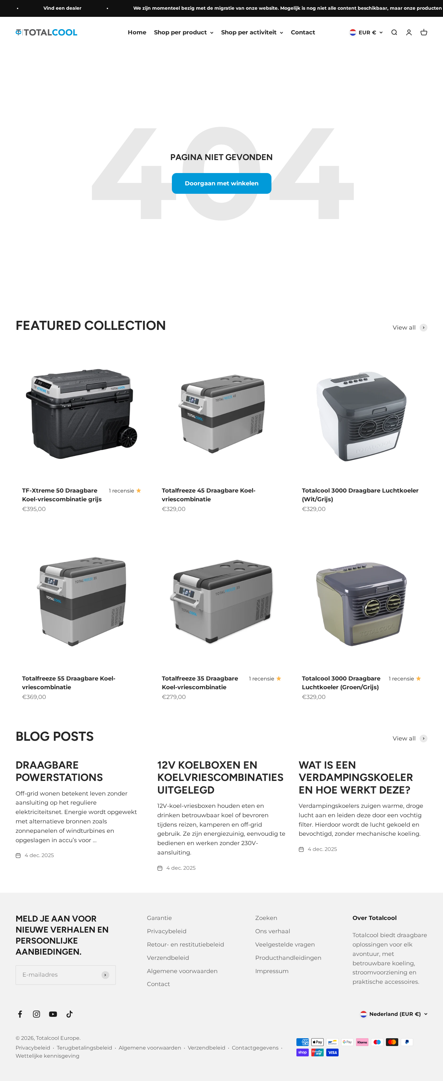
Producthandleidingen (288, 957)
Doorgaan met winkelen (221, 183)
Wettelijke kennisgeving (47, 1056)
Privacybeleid (166, 931)
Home (137, 32)
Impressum (272, 971)
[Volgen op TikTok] (69, 1014)
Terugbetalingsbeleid (84, 1048)
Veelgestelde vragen (285, 944)
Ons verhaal (272, 931)
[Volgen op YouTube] (53, 1014)
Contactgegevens (255, 1048)
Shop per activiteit (249, 32)
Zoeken (266, 918)
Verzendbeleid (168, 957)
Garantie (159, 918)
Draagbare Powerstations (59, 771)
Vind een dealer (56, 8)
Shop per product (180, 32)
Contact (303, 32)
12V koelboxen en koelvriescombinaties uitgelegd (220, 777)
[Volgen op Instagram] (36, 1014)
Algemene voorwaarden (182, 971)
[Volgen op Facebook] (20, 1014)
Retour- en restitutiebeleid (185, 944)
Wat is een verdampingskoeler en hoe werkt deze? (356, 777)
